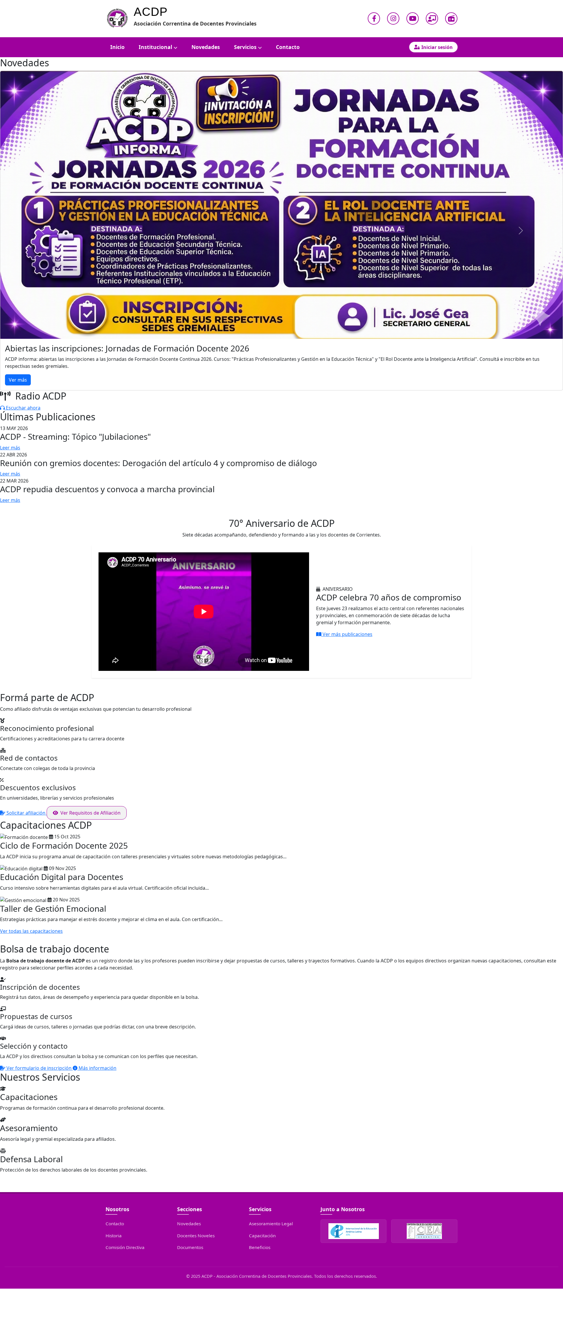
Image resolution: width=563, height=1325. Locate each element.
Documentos (190, 1247)
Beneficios (259, 1247)
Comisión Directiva (125, 1247)
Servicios (245, 46)
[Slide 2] (281, 382)
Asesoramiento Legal (271, 1223)
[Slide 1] (271, 382)
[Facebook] (374, 18)
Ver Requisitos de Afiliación (90, 813)
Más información (96, 1068)
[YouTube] (412, 18)
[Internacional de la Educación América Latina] (353, 1231)
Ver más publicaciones (346, 634)
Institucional (155, 46)
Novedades (205, 46)
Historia (114, 1235)
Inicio (117, 46)
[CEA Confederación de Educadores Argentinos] (424, 1231)
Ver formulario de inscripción (39, 1068)
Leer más (10, 447)
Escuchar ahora (22, 408)
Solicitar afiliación (26, 813)
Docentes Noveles (196, 1235)
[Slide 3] (292, 382)
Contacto (288, 46)
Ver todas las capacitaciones (31, 931)
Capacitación (262, 1235)
